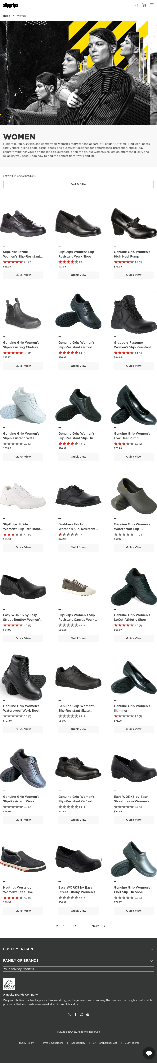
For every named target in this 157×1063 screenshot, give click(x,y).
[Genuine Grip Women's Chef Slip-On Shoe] (134, 859)
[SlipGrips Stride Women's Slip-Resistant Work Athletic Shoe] (23, 496)
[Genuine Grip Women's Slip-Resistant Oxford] (78, 314)
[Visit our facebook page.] (75, 1015)
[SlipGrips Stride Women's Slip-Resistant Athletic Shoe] (23, 224)
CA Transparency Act (105, 1043)
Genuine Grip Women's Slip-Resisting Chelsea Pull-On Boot (21, 347)
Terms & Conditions (52, 1043)
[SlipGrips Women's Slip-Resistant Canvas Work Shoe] (78, 587)
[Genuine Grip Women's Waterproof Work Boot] (23, 678)
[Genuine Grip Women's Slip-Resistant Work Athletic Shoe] (23, 768)
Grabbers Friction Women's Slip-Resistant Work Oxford (77, 529)
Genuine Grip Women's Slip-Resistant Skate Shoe (21, 438)
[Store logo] (10, 5)
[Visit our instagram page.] (81, 1015)
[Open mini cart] (144, 5)
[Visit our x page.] (69, 1015)
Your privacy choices (18, 969)
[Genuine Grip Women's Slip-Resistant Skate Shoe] (23, 405)
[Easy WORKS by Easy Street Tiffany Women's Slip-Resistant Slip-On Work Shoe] (78, 859)
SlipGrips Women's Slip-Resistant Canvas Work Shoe (77, 620)
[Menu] (151, 4)
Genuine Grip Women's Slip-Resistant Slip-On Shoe (76, 438)
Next (95, 926)
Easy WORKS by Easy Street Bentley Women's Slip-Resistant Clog (22, 620)
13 (74, 926)
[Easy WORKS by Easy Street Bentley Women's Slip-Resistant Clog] (23, 587)
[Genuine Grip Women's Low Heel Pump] (134, 405)
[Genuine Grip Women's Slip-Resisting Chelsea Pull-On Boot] (23, 314)
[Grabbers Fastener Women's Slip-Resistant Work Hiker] (134, 314)
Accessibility (78, 1043)
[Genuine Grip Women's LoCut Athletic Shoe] (134, 587)
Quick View (23, 275)
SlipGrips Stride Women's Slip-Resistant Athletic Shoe (21, 256)
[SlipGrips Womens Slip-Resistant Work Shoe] (78, 224)
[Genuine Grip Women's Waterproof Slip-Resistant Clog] (134, 496)
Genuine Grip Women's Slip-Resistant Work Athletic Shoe (21, 801)
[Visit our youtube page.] (87, 1015)
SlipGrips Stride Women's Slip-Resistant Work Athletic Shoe (21, 529)
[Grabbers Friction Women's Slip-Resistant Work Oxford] (78, 496)
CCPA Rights (132, 1043)
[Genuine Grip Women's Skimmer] (134, 678)
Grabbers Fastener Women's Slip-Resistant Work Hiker (132, 347)
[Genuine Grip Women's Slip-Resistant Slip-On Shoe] (78, 405)
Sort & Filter (78, 184)
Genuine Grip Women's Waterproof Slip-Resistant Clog (132, 529)
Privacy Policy (26, 1043)
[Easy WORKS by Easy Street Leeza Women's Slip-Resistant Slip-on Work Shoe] (134, 768)
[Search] (136, 6)
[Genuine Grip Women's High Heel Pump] (134, 224)
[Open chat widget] (149, 1053)
